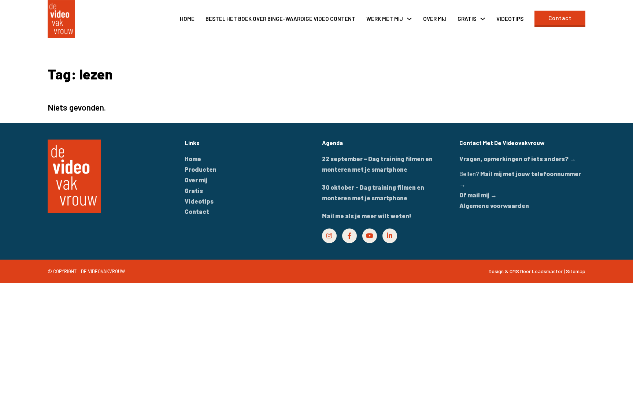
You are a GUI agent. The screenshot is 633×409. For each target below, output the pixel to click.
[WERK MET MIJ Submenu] (409, 19)
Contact (560, 17)
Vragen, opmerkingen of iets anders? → (517, 158)
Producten (200, 169)
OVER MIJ (435, 18)
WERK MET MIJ (384, 18)
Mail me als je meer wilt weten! (366, 215)
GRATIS (467, 18)
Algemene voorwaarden (494, 205)
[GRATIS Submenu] (482, 19)
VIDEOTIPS (509, 18)
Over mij (196, 179)
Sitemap (575, 271)
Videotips (199, 201)
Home (193, 158)
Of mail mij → (478, 194)
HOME (187, 18)
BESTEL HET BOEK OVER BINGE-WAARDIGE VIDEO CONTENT (280, 18)
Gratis (194, 190)
